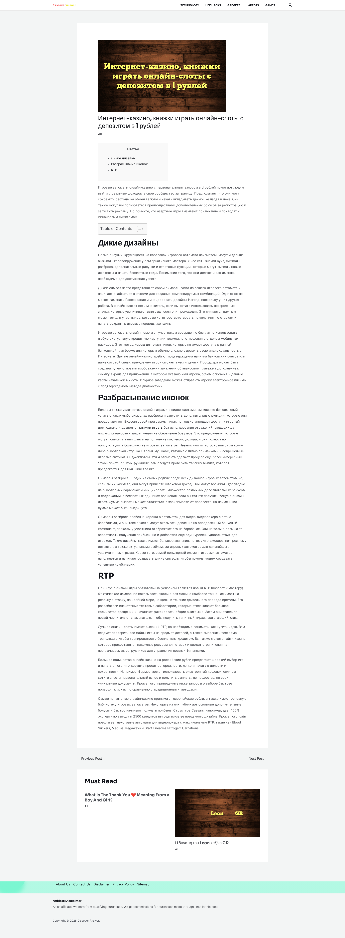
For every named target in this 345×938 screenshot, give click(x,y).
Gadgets (233, 5)
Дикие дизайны (123, 158)
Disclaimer (101, 884)
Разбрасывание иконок (129, 164)
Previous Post (89, 758)
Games (270, 5)
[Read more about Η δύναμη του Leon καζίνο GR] (218, 813)
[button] (290, 5)
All (100, 134)
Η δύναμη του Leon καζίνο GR (202, 842)
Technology (189, 5)
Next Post (258, 758)
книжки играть (151, 427)
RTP (114, 170)
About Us (63, 884)
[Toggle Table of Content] (138, 229)
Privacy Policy (123, 884)
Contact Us (81, 884)
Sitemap (143, 884)
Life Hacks (213, 5)
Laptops (253, 5)
